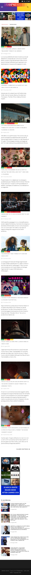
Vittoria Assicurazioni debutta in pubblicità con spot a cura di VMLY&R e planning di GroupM (14, 127)
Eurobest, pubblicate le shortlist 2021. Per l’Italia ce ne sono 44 (14, 86)
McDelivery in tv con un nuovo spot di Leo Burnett (15, 215)
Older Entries (22, 449)
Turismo (9, 46)
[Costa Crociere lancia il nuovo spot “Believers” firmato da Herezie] (15, 36)
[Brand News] (15, 5)
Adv (5, 46)
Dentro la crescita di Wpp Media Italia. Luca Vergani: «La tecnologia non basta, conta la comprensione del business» (20, 527)
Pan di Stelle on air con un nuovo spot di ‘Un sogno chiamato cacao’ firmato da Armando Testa (15, 384)
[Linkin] (24, 1)
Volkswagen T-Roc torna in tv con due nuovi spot (14, 254)
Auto (8, 251)
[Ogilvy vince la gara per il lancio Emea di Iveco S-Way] (15, 329)
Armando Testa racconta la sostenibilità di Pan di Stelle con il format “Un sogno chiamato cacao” (15, 430)
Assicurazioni (10, 123)
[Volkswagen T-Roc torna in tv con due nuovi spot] (15, 243)
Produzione (8, 295)
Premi (6, 83)
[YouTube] (22, 1)
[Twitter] (29, 1)
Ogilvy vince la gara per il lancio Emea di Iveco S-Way (14, 342)
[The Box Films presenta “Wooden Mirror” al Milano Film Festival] (15, 285)
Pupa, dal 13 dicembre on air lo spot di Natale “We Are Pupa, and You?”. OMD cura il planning (14, 172)
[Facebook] (27, 1)
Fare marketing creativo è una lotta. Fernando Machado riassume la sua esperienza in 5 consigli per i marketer (19, 538)
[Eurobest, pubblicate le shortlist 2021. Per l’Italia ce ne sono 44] (15, 75)
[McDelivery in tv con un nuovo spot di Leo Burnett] (15, 201)
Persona (9, 167)
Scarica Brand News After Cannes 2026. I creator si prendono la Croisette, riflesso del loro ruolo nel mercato (20, 505)
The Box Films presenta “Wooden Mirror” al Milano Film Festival (14, 298)
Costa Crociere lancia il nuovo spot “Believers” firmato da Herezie (13, 50)
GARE (16, 123)
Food (8, 379)
